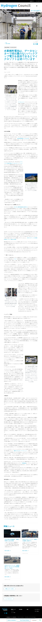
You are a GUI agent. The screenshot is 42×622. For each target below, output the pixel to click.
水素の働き (20, 609)
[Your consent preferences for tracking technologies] (40, 620)
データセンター (21, 102)
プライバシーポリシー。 (21, 617)
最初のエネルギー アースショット (20, 450)
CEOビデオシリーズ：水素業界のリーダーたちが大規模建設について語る (12, 567)
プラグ (15, 259)
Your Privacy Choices (24, 620)
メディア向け (37, 611)
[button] (37, 6)
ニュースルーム (37, 609)
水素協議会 (24, 463)
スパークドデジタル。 (32, 617)
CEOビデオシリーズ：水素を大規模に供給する (29, 540)
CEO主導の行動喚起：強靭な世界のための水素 (12, 540)
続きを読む (7, 550)
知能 (27, 609)
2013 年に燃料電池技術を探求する (21, 207)
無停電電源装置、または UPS (23, 138)
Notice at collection (12, 620)
